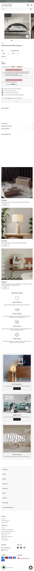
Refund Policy (4, 534)
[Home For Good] (17, 438)
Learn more (17, 388)
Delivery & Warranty (6, 126)
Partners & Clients (5, 520)
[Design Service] (17, 403)
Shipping (10, 98)
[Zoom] (27, 36)
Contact (3, 528)
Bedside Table (15, 50)
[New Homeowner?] (17, 368)
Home (2, 43)
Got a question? (5, 128)
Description (4, 123)
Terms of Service (4, 540)
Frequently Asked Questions (7, 529)
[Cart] (28, 5)
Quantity (3, 56)
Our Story (3, 518)
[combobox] (17, 9)
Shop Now (5, 204)
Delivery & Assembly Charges (7, 531)
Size (2, 50)
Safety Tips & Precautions (6, 536)
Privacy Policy (4, 538)
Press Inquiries (4, 522)
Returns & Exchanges (5, 533)
